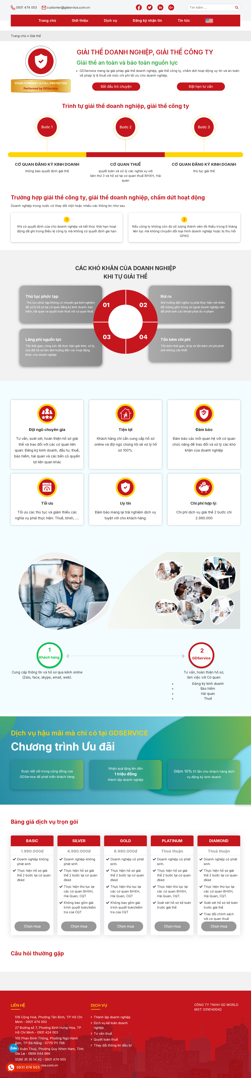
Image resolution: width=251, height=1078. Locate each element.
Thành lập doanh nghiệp (112, 1017)
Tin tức (184, 20)
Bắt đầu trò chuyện (116, 86)
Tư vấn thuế (103, 1033)
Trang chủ (47, 20)
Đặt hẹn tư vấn (201, 86)
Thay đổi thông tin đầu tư (113, 1045)
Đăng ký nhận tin (147, 20)
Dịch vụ (110, 20)
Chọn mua (32, 926)
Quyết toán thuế (106, 1039)
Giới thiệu (80, 20)
